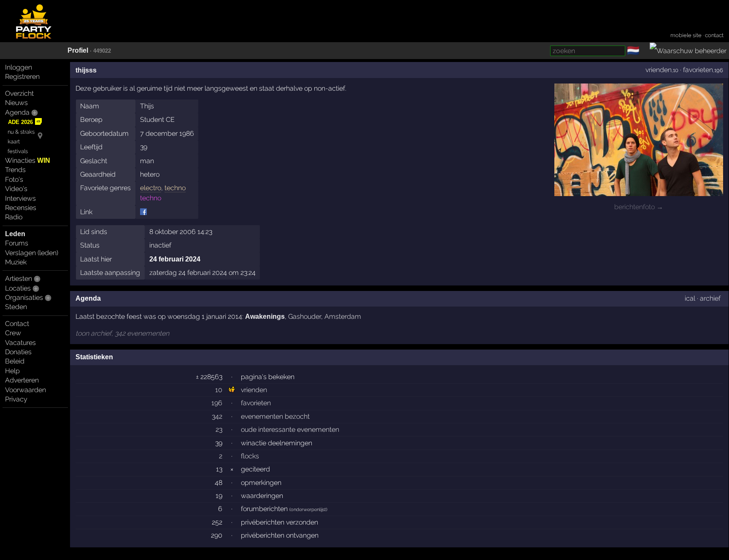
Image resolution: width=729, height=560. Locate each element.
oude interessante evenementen (290, 429)
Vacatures (20, 343)
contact (714, 35)
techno (175, 188)
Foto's (14, 179)
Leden (15, 233)
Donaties (18, 352)
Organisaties (24, 297)
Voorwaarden (25, 390)
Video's (16, 189)
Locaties (18, 288)
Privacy (16, 399)
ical (690, 298)
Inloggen (18, 67)
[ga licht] (644, 51)
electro (150, 188)
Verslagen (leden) (31, 253)
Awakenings (265, 316)
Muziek (16, 262)
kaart (14, 141)
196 (216, 403)
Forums (16, 243)
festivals (18, 151)
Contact (17, 324)
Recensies (20, 208)
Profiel (78, 50)
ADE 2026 (20, 122)
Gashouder (304, 316)
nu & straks (21, 132)
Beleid (14, 361)
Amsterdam (342, 316)
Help (12, 371)
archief (710, 298)
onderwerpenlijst (308, 509)
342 (217, 416)
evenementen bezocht (275, 416)
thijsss (86, 70)
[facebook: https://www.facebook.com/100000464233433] (143, 212)
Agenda (17, 112)
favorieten (698, 70)
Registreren (22, 77)
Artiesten (18, 279)
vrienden (658, 70)
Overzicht (19, 93)
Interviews (20, 198)
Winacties (27, 160)
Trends (15, 170)
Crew (13, 333)
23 (219, 429)
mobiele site (686, 35)
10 (218, 390)
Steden (16, 307)
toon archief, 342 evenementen (122, 333)
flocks (250, 456)
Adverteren (22, 380)
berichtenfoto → (638, 207)
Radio (13, 217)
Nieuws (16, 103)
